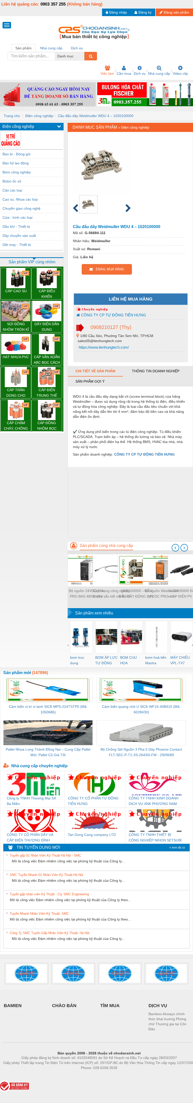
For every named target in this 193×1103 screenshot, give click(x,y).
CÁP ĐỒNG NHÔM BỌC (47, 425)
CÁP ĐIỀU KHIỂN (47, 294)
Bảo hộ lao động (16, 163)
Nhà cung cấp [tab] (51, 48)
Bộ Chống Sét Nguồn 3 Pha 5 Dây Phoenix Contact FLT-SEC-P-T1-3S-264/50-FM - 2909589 (141, 752)
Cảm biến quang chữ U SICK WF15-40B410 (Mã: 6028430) (141, 709)
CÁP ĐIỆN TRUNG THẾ (46, 392)
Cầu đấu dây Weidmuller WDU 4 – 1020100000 (95, 116)
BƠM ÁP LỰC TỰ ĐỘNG (106, 660)
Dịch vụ (140, 73)
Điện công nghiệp (39, 116)
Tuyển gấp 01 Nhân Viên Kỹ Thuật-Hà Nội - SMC (45, 855)
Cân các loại (12, 190)
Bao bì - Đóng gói (16, 154)
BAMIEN (13, 1005)
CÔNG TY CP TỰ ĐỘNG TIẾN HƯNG (113, 315)
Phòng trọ (66, 1075)
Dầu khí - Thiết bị (16, 227)
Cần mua (124, 73)
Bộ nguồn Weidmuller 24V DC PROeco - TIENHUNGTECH (161, 594)
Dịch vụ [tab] (77, 48)
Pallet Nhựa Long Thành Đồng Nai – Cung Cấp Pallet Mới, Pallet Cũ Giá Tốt (48, 752)
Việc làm (107, 73)
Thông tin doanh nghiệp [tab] (155, 371)
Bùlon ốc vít (12, 181)
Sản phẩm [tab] (23, 48)
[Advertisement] (130, 502)
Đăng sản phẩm (176, 12)
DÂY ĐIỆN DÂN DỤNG (46, 327)
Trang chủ (12, 116)
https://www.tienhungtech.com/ (103, 347)
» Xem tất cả (177, 847)
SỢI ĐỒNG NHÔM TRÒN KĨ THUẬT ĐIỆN (16, 327)
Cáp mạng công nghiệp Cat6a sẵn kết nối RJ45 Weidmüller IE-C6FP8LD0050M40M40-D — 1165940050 (111, 594)
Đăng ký (145, 12)
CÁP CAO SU (16, 291)
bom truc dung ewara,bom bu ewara (79, 660)
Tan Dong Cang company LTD (92, 835)
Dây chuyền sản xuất (19, 236)
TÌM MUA (110, 1005)
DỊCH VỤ (158, 1005)
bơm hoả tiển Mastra (155, 660)
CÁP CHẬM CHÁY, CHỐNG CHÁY (16, 426)
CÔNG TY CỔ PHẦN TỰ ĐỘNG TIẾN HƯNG (93, 801)
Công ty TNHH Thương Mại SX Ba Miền (31, 801)
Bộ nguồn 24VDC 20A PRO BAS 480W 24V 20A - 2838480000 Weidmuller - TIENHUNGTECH (86, 594)
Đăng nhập (118, 12)
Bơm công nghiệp (17, 172)
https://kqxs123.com (124, 1075)
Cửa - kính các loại (17, 217)
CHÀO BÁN (64, 1005)
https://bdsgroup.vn (92, 1075)
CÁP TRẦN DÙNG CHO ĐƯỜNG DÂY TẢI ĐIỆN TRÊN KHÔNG (16, 393)
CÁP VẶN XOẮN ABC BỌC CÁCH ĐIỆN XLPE (47, 360)
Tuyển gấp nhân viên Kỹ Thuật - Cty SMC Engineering (49, 894)
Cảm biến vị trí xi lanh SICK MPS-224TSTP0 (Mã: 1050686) (48, 709)
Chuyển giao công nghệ (21, 208)
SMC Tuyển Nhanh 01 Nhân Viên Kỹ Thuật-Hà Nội (46, 875)
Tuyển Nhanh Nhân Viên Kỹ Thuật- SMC (39, 913)
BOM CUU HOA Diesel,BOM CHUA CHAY (130, 660)
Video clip (180, 73)
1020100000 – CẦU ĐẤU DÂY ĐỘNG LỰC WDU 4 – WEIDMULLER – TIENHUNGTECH (136, 594)
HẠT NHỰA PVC (16, 357)
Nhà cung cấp (159, 73)
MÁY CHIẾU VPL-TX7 (180, 660)
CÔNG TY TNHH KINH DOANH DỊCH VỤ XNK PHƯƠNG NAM (153, 801)
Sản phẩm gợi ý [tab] (90, 381)
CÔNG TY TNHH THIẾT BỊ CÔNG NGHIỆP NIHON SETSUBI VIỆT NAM (155, 838)
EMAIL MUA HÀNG (108, 269)
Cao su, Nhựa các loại (20, 199)
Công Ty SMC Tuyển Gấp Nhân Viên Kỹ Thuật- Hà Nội (49, 933)
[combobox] (83, 56)
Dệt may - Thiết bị (17, 245)
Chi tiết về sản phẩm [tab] (95, 371)
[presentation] (175, 548)
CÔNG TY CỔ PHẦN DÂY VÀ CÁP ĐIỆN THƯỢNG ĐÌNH (30, 837)
